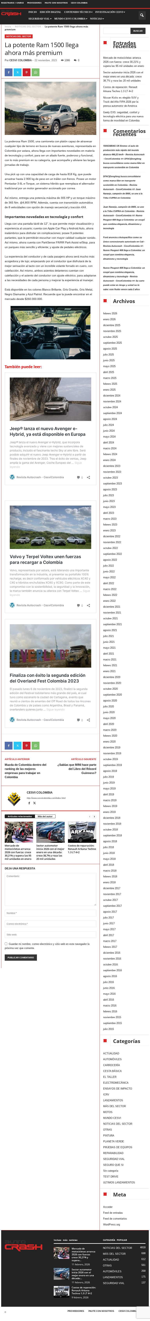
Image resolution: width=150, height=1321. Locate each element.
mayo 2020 (109, 718)
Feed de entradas (113, 1212)
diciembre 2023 (111, 466)
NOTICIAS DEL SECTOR (28, 26)
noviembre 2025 (112, 331)
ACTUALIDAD (111, 1053)
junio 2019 (109, 782)
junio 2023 (109, 501)
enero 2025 (109, 389)
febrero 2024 (110, 454)
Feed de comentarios (115, 1218)
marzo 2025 (109, 378)
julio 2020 (108, 706)
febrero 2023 (110, 524)
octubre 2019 (110, 759)
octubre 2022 (110, 548)
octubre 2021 (110, 618)
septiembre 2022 (112, 553)
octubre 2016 (110, 964)
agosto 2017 (110, 911)
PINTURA (108, 1135)
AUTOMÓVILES (112, 1059)
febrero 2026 (110, 313)
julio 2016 (108, 982)
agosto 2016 (110, 976)
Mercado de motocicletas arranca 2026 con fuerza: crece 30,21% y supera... (83, 1254)
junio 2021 (109, 641)
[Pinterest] (26, 72)
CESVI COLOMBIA (79, 2)
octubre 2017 (110, 900)
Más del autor (45, 816)
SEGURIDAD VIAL (114, 1159)
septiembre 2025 (112, 342)
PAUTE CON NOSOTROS (56, 2)
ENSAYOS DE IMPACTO (117, 1088)
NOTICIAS (96, 18)
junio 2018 (109, 853)
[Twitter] (17, 72)
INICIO (33, 12)
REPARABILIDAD (113, 1153)
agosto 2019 (110, 770)
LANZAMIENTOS (113, 1100)
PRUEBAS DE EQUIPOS (117, 1147)
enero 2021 (109, 671)
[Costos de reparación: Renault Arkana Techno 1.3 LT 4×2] (82, 832)
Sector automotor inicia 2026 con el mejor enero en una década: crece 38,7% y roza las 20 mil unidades (50, 852)
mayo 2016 (109, 993)
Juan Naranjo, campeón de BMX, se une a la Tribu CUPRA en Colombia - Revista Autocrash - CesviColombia (123, 211)
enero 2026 (109, 319)
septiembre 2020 (112, 694)
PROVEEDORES (34, 2)
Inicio (8, 26)
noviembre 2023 (112, 471)
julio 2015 (108, 1029)
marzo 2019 (109, 800)
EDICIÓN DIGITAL (50, 12)
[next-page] (94, 816)
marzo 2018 (109, 870)
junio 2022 (109, 571)
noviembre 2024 (112, 401)
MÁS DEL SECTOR (114, 1106)
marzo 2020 (109, 729)
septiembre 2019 (112, 765)
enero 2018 (109, 882)
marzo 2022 (109, 589)
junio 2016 (109, 987)
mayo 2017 (109, 929)
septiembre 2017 (112, 905)
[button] (142, 15)
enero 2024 (109, 460)
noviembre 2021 (112, 612)
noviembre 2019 (112, 753)
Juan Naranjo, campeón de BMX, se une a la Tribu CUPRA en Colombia (122, 193)
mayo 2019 (109, 788)
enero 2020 (109, 741)
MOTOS (107, 1112)
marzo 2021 (109, 659)
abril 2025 (108, 372)
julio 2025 (108, 354)
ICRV (106, 1094)
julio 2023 (108, 495)
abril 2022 (108, 583)
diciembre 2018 (111, 817)
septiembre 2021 (112, 624)
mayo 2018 (109, 858)
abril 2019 (108, 794)
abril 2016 (108, 999)
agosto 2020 (110, 700)
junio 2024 (109, 430)
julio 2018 (108, 847)
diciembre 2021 (111, 606)
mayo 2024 (109, 436)
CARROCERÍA (111, 1065)
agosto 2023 (110, 489)
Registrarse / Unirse (12, 2)
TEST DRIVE (110, 1176)
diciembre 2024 (111, 395)
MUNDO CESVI (112, 1118)
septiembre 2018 (112, 835)
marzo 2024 (109, 448)
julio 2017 (108, 917)
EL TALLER (109, 1076)
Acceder (107, 1206)
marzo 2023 (109, 518)
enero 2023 (109, 530)
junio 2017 (109, 923)
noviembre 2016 (112, 958)
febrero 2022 (110, 595)
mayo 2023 (109, 507)
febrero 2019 (110, 806)
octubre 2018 (110, 829)
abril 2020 (108, 724)
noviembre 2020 (112, 683)
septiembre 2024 (112, 413)
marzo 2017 (109, 941)
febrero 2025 (110, 383)
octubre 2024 (110, 407)
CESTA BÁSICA (112, 1071)
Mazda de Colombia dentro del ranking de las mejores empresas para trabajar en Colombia (25, 771)
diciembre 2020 (111, 677)
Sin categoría (110, 1170)
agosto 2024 (110, 419)
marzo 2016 (109, 1005)
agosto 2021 (110, 630)
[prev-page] (90, 816)
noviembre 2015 (112, 1017)
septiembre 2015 (112, 1023)
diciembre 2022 (111, 536)
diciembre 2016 (111, 952)
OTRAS (107, 1129)
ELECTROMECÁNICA (116, 1082)
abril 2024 (108, 442)
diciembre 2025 (111, 325)
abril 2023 (108, 512)
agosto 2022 (110, 559)
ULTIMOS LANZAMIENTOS (119, 1182)
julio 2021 (108, 636)
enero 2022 (109, 600)
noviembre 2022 (112, 542)
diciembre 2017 (111, 888)
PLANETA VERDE (113, 1141)
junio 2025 (109, 360)
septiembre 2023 (112, 483)
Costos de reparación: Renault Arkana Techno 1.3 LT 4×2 (82, 849)
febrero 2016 (110, 1011)
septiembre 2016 (112, 970)
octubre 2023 (110, 477)
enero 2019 (109, 812)
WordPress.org (111, 1224)
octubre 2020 (110, 688)
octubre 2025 (110, 336)
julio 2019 (108, 776)
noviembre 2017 (112, 894)
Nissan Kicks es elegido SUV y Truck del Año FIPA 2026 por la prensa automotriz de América (121, 101)
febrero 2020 (110, 735)
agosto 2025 (110, 348)
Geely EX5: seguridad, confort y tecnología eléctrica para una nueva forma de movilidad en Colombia (123, 116)
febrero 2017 (110, 946)
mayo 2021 (109, 647)
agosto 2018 (110, 841)
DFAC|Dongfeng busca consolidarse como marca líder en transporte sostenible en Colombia (124, 163)
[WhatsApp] (35, 72)
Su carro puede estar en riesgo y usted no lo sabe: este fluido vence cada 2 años (123, 285)
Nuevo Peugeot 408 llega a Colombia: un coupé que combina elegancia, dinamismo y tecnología (124, 254)
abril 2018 (108, 864)
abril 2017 (108, 935)
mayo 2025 (109, 366)
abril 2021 (108, 653)
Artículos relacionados (20, 816)
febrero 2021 (110, 665)
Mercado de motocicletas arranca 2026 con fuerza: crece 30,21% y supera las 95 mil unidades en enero (18, 852)
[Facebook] (8, 72)
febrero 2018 (110, 876)
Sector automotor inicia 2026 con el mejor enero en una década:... (83, 1274)
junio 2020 (109, 712)
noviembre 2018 (112, 823)
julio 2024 (108, 424)
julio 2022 (108, 565)
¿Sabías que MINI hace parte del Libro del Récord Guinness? (76, 769)
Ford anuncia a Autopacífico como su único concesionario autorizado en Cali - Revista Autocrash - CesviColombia (124, 241)
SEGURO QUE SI (113, 1164)
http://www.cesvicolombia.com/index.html (46, 798)
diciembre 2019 (111, 747)
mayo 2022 (109, 577)
